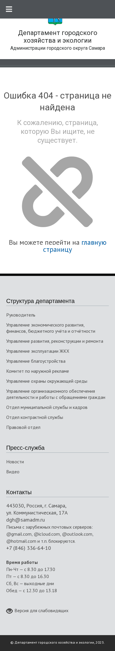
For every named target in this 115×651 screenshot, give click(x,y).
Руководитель (20, 315)
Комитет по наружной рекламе (37, 371)
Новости (15, 461)
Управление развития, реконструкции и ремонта (54, 341)
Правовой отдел (23, 427)
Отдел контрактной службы (34, 417)
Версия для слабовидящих (41, 610)
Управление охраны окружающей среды (46, 381)
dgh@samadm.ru (25, 519)
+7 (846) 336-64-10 (28, 548)
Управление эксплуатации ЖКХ (37, 351)
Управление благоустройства (35, 361)
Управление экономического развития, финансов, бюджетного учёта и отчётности (50, 328)
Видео (12, 471)
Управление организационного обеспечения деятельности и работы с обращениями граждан (55, 394)
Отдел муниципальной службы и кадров (47, 407)
